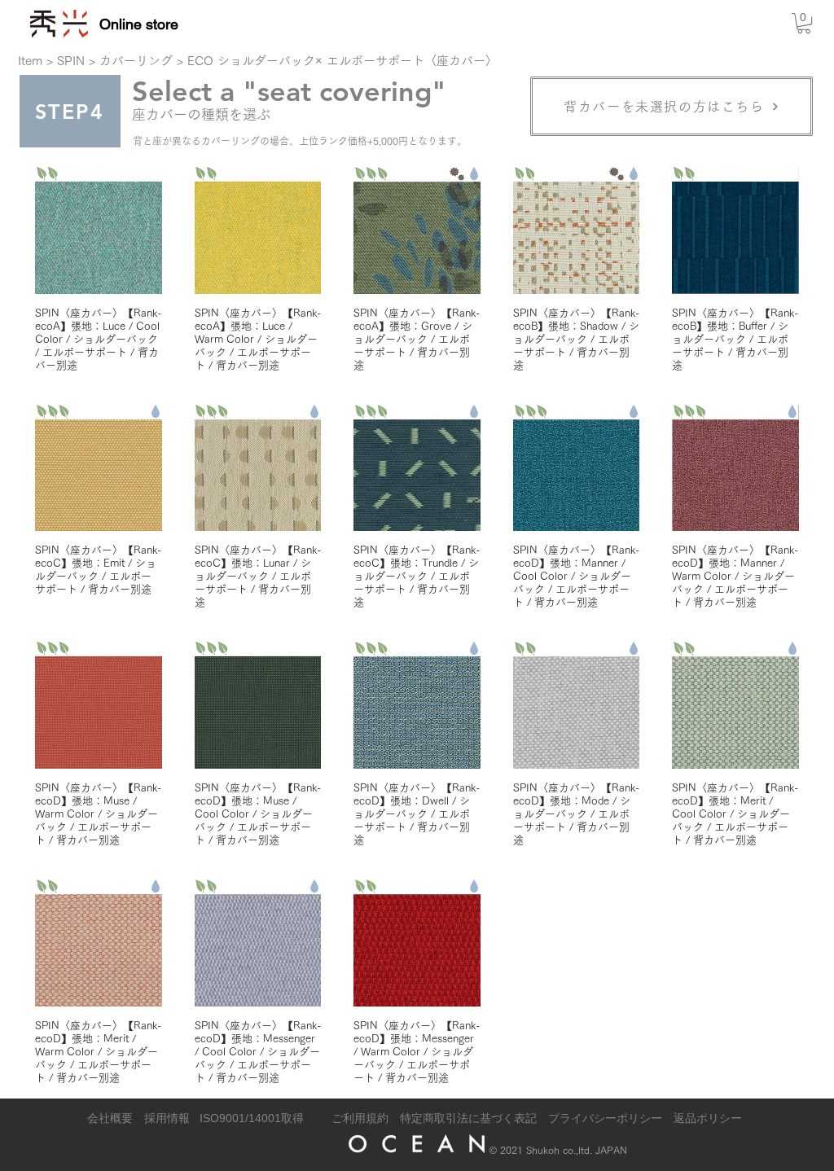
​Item (30, 61)
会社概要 (110, 1118)
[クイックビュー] (98, 230)
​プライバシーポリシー (605, 1117)
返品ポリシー (708, 1117)
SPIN (71, 61)
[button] (804, 23)
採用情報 (167, 1118)
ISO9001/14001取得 (252, 1118)
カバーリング (136, 61)
